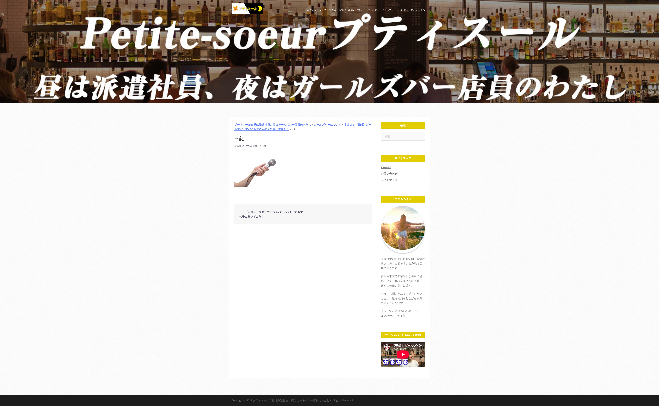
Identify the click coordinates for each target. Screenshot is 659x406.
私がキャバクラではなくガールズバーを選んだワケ (334, 10)
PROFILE (386, 167)
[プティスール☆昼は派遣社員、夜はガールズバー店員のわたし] (247, 10)
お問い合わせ (389, 173)
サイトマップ (389, 180)
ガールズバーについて (379, 10)
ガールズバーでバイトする (410, 10)
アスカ (262, 145)
